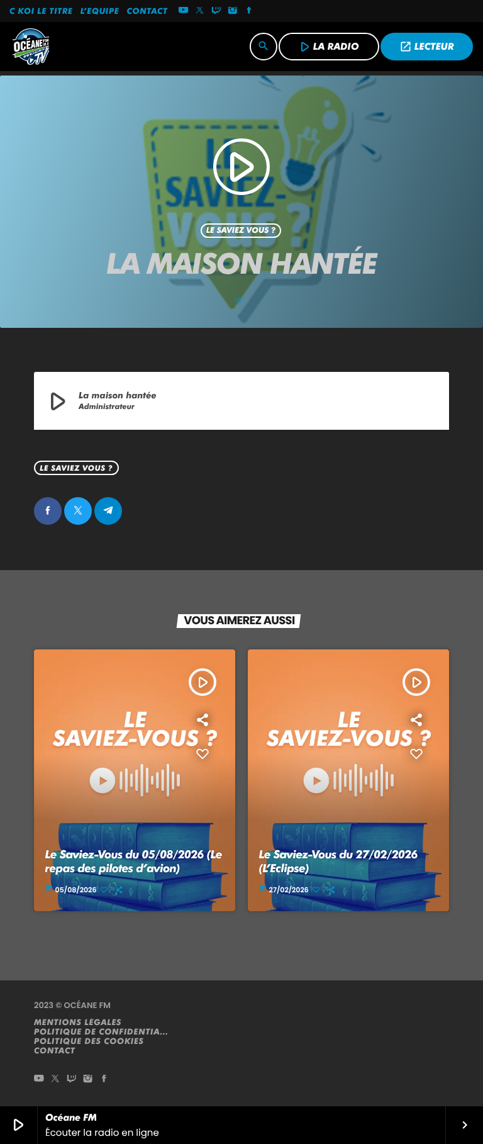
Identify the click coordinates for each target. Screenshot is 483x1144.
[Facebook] (249, 11)
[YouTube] (184, 11)
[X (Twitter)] (200, 11)
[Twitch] (216, 11)
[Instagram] (233, 11)
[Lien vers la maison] (31, 47)
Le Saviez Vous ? (241, 230)
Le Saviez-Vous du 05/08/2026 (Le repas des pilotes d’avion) (133, 861)
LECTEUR (426, 46)
